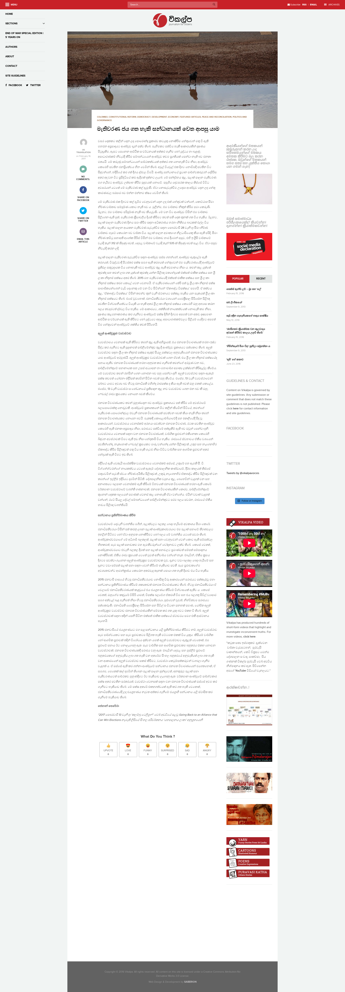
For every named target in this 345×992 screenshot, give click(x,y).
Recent (261, 278)
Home (9, 13)
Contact (11, 66)
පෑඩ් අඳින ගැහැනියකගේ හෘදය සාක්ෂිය (247, 315)
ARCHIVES (334, 4)
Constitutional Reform (122, 117)
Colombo (102, 117)
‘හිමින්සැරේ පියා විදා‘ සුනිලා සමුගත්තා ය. (248, 346)
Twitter (35, 85)
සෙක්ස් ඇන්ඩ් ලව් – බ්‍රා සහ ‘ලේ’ (243, 289)
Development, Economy (165, 117)
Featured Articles (190, 117)
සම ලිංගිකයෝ (234, 302)
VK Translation (83, 151)
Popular (237, 278)
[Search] (214, 5)
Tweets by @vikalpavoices (242, 473)
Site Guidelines (15, 75)
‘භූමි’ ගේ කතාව (234, 359)
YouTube (240, 670)
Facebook (15, 85)
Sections (11, 23)
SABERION (190, 981)
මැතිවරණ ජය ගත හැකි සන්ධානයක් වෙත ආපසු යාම (158, 129)
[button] (172, 80)
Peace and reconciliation (217, 117)
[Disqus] (159, 810)
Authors (11, 46)
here (236, 408)
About (9, 56)
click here (249, 636)
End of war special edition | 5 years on (24, 35)
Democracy (144, 117)
